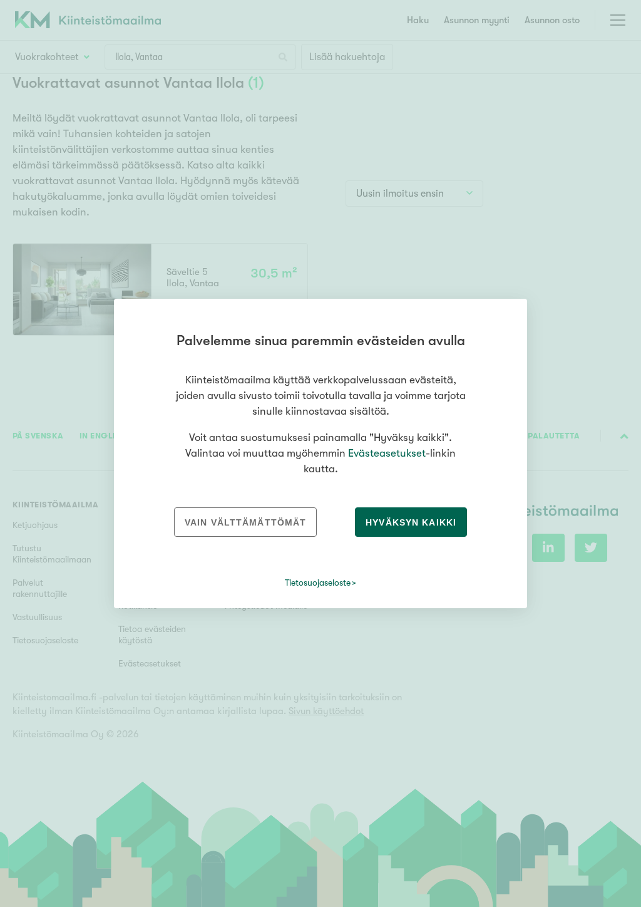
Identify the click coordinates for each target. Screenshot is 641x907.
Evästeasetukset (387, 453)
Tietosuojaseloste (318, 583)
